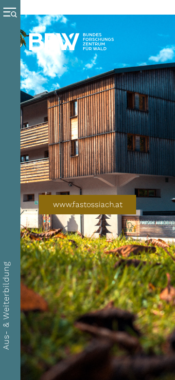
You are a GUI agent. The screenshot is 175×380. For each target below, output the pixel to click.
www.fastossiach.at (87, 204)
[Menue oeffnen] (12, 190)
